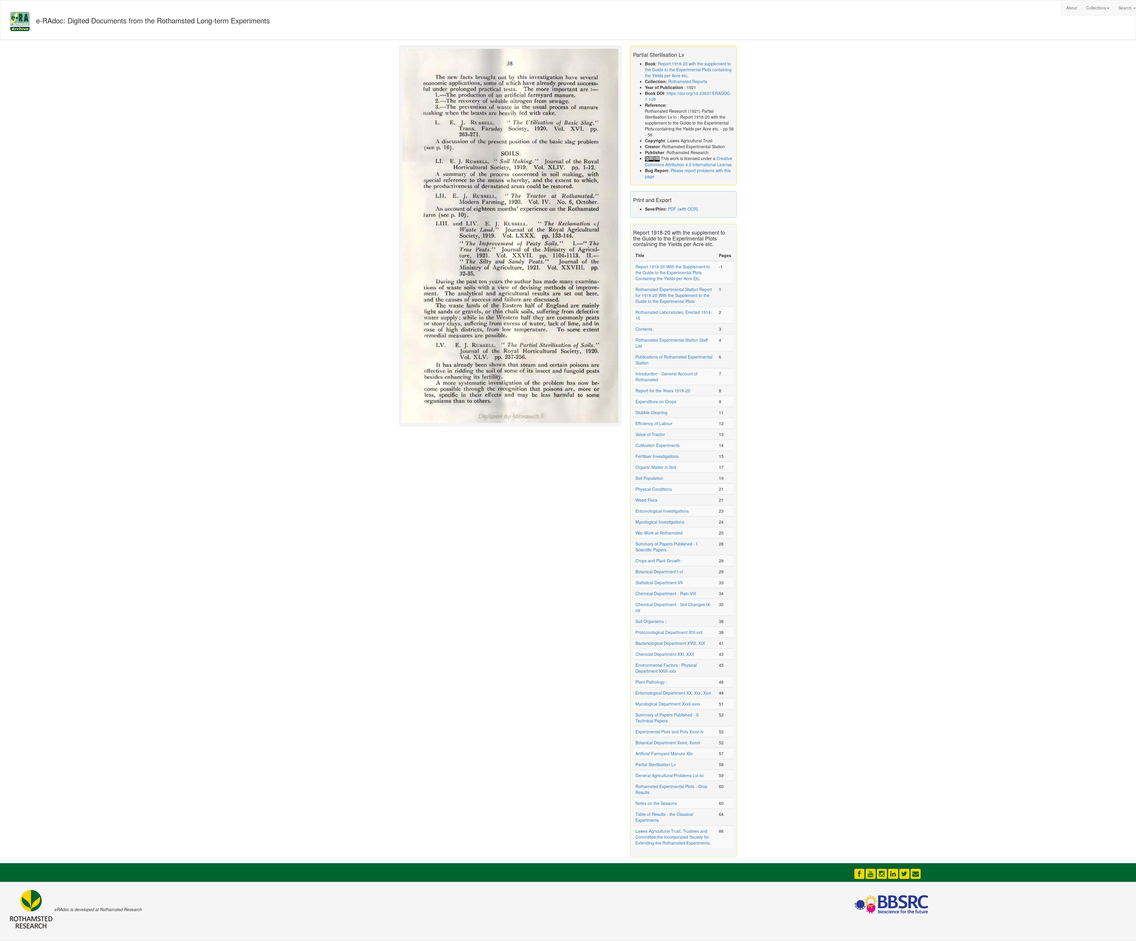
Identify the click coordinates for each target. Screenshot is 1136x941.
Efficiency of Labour (653, 423)
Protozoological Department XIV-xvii (668, 632)
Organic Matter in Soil (655, 467)
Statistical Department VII (659, 582)
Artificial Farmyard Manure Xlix (664, 753)
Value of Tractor (650, 434)
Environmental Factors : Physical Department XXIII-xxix (666, 668)
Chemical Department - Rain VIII (665, 593)
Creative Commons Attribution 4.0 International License (688, 161)
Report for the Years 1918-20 (662, 390)
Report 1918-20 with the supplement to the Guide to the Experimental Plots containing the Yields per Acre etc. (688, 69)
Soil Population (649, 478)
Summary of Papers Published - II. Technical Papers (667, 718)
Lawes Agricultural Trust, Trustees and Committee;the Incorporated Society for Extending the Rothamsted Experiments (672, 837)
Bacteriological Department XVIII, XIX (670, 643)
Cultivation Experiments (657, 445)
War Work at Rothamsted (658, 533)
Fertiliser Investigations (657, 456)
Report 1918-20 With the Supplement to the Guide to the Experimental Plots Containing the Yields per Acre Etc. (672, 272)
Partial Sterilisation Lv (655, 764)
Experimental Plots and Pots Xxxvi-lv (669, 732)
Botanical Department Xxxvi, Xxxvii (667, 742)
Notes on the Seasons (656, 803)
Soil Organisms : (650, 621)
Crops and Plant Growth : (659, 561)
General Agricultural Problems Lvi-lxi (669, 775)
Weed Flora (646, 500)
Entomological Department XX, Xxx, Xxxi (673, 693)
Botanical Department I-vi (659, 571)
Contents (643, 329)
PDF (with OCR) (683, 209)
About (1071, 8)
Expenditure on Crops (655, 401)
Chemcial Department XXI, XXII (664, 654)
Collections (1096, 8)
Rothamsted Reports (687, 81)
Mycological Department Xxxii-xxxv (667, 704)
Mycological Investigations (659, 522)
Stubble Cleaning (651, 412)
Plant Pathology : (651, 682)
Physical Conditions (653, 489)
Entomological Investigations (662, 511)
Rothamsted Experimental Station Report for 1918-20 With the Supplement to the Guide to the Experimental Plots (673, 295)
